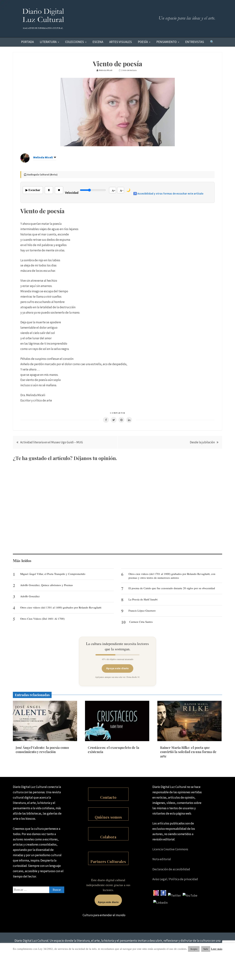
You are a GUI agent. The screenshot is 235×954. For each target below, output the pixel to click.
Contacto (108, 797)
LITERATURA (48, 42)
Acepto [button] (193, 949)
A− (122, 190)
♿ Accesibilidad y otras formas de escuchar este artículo (168, 193)
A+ (113, 190)
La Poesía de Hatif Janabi (143, 599)
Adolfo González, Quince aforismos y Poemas (46, 585)
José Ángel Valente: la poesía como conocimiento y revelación (42, 749)
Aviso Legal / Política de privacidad (175, 879)
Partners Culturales (108, 861)
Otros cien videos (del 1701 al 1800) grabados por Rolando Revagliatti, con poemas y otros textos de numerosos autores (172, 575)
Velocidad (71, 193)
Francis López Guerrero (142, 610)
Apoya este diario (117, 668)
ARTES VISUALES (120, 42)
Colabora (108, 836)
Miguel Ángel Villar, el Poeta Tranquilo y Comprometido (52, 574)
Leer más (216, 948)
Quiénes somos (108, 817)
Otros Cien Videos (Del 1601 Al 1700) (42, 618)
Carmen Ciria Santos (141, 622)
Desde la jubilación (202, 442)
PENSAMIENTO (166, 42)
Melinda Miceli (43, 157)
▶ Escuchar (33, 190)
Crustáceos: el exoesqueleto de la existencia (113, 749)
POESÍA (143, 42)
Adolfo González (30, 596)
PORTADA (27, 42)
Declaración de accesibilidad (171, 869)
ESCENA (98, 42)
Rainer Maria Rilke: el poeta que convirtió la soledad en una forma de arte (188, 751)
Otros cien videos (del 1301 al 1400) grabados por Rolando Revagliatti (60, 607)
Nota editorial (161, 859)
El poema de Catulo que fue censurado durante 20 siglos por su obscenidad (172, 588)
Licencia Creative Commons (170, 849)
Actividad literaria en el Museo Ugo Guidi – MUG (51, 442)
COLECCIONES (74, 42)
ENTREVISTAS (194, 42)
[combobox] (38, 889)
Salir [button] (205, 949)
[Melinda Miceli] (25, 161)
